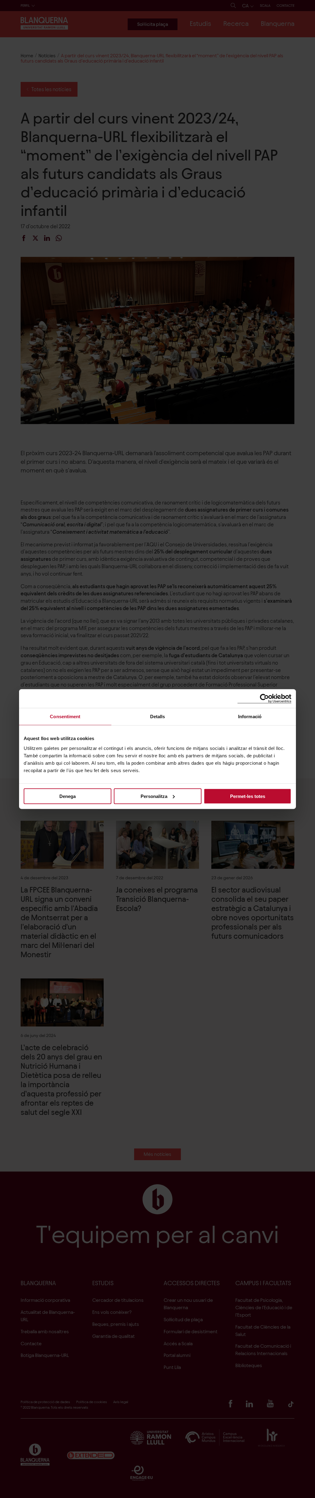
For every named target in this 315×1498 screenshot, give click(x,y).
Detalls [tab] (157, 716)
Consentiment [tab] (65, 716)
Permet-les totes (247, 796)
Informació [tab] (249, 716)
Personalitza (154, 796)
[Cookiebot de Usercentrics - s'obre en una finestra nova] (264, 698)
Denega (67, 796)
